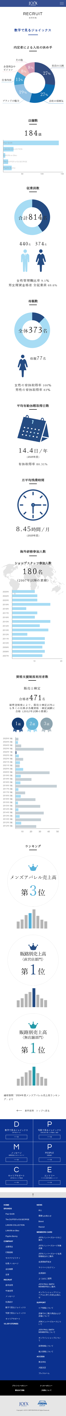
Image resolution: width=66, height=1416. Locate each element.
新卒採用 (9, 1285)
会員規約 (42, 1273)
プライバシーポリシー (19, 1386)
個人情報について (46, 1351)
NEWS (39, 1205)
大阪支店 (42, 1367)
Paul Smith (10, 1213)
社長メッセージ (12, 1263)
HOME (6, 1205)
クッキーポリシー (46, 1386)
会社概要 (9, 1269)
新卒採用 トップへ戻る (37, 1110)
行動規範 (9, 1252)
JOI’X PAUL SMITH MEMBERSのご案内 (47, 1285)
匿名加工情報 (19, 1390)
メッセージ (10, 1296)
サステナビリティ (13, 1257)
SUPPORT (41, 1302)
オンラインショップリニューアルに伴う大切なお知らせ (50, 1294)
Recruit (42, 1226)
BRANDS (8, 1208)
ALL (40, 1210)
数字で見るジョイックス (16, 1307)
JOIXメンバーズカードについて (50, 1322)
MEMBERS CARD (44, 1232)
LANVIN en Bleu (12, 1230)
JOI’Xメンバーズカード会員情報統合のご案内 (50, 1254)
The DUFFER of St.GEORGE (17, 1219)
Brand (41, 1221)
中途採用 (9, 1290)
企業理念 (9, 1246)
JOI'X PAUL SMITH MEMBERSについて (47, 1330)
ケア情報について (46, 1307)
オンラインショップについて (50, 1338)
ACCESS (41, 1356)
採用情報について (46, 1345)
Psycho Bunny (11, 1236)
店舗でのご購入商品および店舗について (50, 1314)
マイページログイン (47, 1267)
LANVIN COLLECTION (15, 1225)
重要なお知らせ (45, 1215)
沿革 (7, 1274)
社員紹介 (9, 1301)
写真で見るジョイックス (16, 1313)
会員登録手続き (45, 1261)
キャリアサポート (13, 1318)
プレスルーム (44, 1373)
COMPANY (8, 1241)
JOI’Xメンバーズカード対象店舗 (50, 1246)
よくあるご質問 (45, 1278)
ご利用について (46, 1390)
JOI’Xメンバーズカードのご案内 (50, 1238)
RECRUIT (8, 1280)
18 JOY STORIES (11, 1324)
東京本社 (42, 1361)
